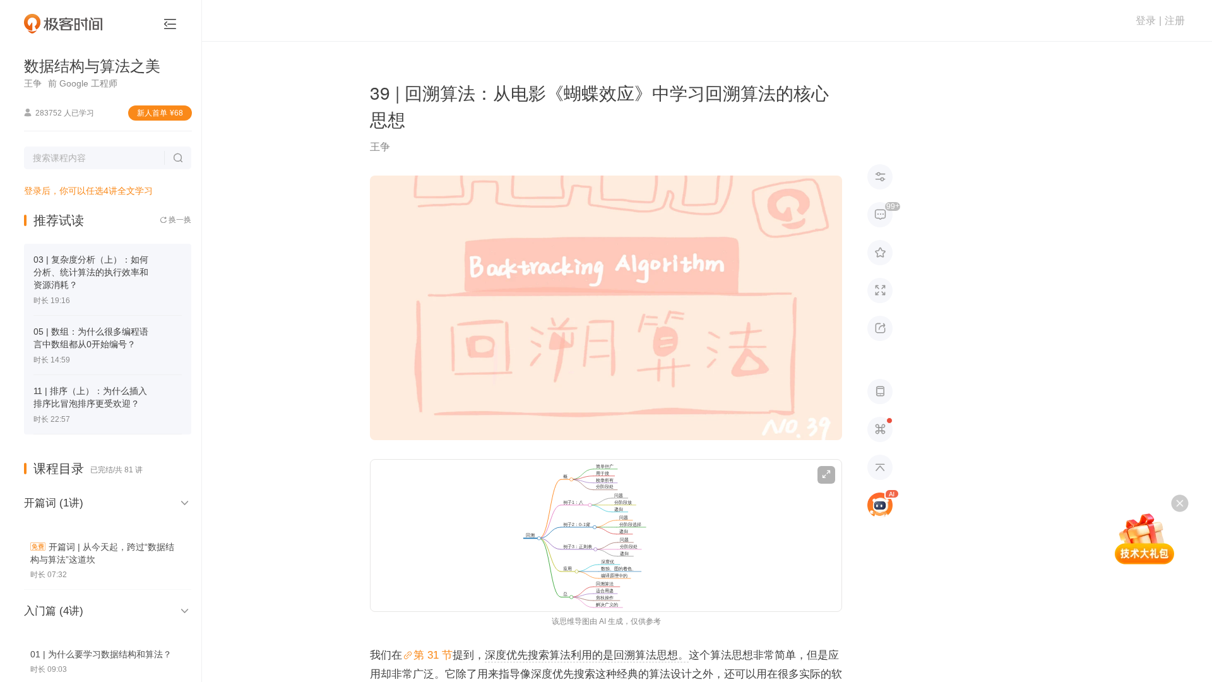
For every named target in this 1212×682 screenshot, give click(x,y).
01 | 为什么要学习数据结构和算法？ (101, 654)
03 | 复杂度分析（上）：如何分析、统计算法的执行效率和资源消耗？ (90, 272)
